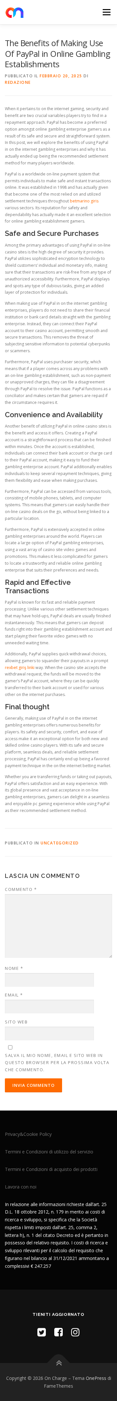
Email (14, 995)
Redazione (18, 82)
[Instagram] (75, 1332)
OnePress (96, 1378)
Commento (21, 889)
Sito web (16, 1022)
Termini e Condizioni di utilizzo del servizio (49, 1152)
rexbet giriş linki (19, 667)
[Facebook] (58, 1332)
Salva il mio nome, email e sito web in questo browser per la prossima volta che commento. (57, 1062)
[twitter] (41, 1332)
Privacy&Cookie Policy (28, 1134)
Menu (106, 12)
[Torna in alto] (58, 1362)
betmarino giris (84, 201)
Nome (14, 968)
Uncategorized (60, 843)
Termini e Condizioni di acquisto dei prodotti (51, 1169)
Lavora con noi (20, 1187)
